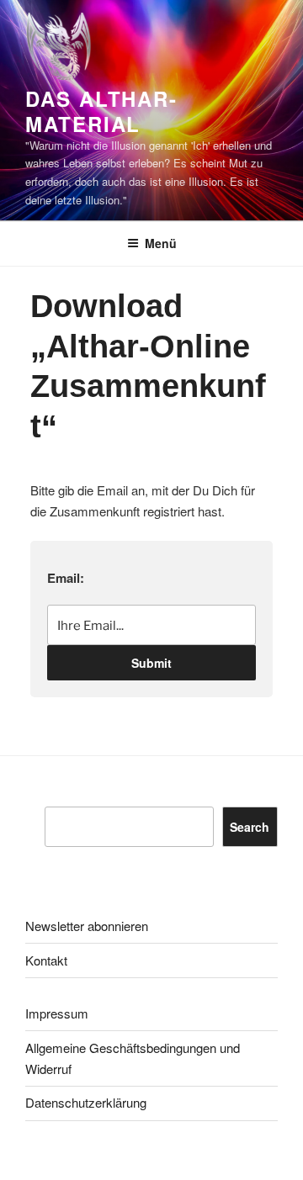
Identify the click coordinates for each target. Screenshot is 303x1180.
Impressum (56, 1013)
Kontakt (46, 960)
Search (249, 826)
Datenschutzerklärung (85, 1102)
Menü (161, 243)
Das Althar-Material (101, 111)
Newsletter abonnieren (86, 925)
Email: (65, 578)
